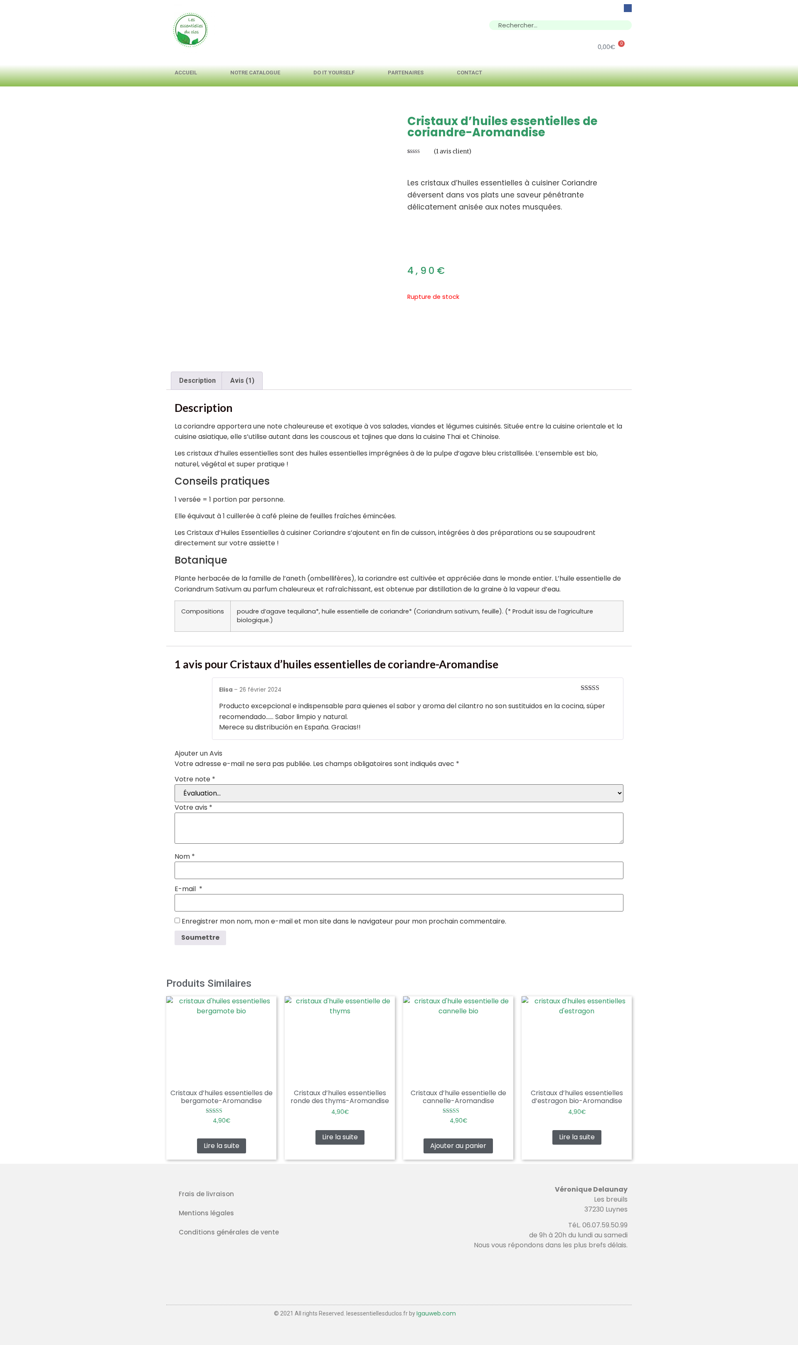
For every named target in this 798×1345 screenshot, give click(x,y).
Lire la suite (221, 1145)
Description (197, 380)
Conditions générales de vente (229, 1232)
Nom (185, 856)
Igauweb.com (436, 1313)
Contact (469, 72)
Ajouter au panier (458, 1145)
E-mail (188, 889)
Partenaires (406, 72)
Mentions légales (206, 1213)
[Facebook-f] (628, 8)
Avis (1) (242, 380)
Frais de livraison (206, 1194)
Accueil (186, 72)
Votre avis (193, 807)
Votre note (195, 779)
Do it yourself (334, 72)
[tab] (197, 381)
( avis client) (452, 151)
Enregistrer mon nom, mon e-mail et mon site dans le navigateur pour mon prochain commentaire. (344, 921)
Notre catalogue (255, 72)
